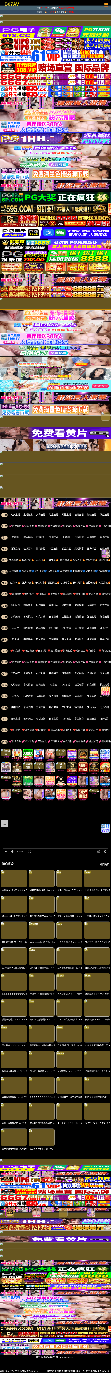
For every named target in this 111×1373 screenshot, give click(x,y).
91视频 (15, 537)
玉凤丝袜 (40, 707)
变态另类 (53, 673)
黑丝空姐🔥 (105, 560)
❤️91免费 (15, 650)
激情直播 (91, 514)
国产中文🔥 (28, 582)
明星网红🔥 (54, 582)
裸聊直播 (28, 639)
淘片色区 (104, 696)
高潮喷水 (28, 605)
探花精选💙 (66, 571)
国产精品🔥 (66, 560)
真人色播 (66, 639)
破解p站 (41, 696)
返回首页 (104, 864)
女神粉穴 (91, 605)
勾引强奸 (40, 718)
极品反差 (66, 548)
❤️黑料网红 (66, 594)
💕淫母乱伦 (54, 526)
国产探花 (15, 673)
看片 (4, 537)
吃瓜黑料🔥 (41, 582)
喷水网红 (28, 718)
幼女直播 (15, 514)
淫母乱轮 (15, 605)
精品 (4, 571)
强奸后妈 (104, 718)
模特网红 (15, 707)
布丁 (4, 719)
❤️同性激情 (105, 594)
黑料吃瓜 (28, 673)
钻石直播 (40, 605)
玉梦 (4, 639)
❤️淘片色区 (105, 650)
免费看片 (91, 639)
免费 (4, 549)
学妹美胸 (28, 707)
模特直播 (79, 514)
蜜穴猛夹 (79, 605)
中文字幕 (40, 616)
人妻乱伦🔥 (105, 582)
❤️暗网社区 (79, 650)
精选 (4, 685)
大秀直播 (40, 514)
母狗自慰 (91, 537)
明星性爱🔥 (92, 560)
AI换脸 (53, 684)
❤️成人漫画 (54, 650)
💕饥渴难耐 (28, 526)
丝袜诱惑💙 (15, 571)
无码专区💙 (41, 571)
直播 (4, 515)
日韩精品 (28, 616)
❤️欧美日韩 (79, 594)
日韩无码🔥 (79, 582)
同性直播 (66, 514)
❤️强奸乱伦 (28, 594)
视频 (4, 651)
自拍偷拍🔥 (92, 582)
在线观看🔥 (66, 582)
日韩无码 (40, 537)
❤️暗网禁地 (15, 594)
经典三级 (40, 684)
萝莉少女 (91, 707)
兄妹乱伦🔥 (79, 560)
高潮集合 (53, 537)
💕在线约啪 (105, 526)
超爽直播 (91, 628)
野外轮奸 (104, 707)
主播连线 (66, 616)
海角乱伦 (66, 696)
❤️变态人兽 (92, 594)
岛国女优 (91, 673)
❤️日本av (41, 594)
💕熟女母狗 (66, 526)
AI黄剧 (66, 537)
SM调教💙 (104, 571)
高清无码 (15, 616)
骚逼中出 (104, 628)
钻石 (4, 605)
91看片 (15, 628)
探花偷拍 (40, 548)
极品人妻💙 (54, 571)
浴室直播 (53, 514)
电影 (4, 673)
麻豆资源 (28, 696)
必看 (4, 594)
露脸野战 (91, 718)
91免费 (15, 696)
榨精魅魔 (66, 605)
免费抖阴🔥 (15, 560)
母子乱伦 (79, 628)
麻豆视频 (28, 537)
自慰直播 (104, 548)
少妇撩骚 (66, 628)
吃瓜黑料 (28, 548)
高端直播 (53, 639)
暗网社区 (79, 696)
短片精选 (15, 684)
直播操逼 (104, 639)
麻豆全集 (53, 548)
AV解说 (66, 684)
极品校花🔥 (28, 560)
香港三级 (104, 537)
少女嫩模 (91, 684)
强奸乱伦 (15, 548)
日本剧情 (79, 537)
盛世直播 (66, 707)
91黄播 (15, 639)
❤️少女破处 (54, 594)
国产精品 (91, 548)
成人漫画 (53, 696)
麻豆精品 (40, 639)
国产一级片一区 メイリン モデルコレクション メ (62, 1371)
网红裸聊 (53, 628)
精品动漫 (104, 684)
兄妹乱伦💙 (28, 571)
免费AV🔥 (15, 582)
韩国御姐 (79, 707)
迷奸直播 (53, 707)
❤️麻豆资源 (28, 650)
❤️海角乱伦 (66, 650)
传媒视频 (66, 673)
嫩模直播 (104, 616)
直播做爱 (28, 514)
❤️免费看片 (92, 650)
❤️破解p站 (40, 650)
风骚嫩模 (40, 628)
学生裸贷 (79, 718)
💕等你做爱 (41, 526)
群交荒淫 (104, 605)
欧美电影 (79, 684)
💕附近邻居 (15, 526)
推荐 (4, 560)
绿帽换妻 (79, 548)
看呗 (4, 628)
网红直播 (104, 514)
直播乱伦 (53, 718)
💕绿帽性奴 (79, 526)
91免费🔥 (54, 560)
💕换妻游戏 (92, 526)
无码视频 (79, 673)
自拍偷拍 (28, 684)
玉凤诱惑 (104, 673)
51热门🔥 (41, 560)
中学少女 (53, 605)
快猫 (4, 707)
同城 (4, 526)
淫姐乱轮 (91, 616)
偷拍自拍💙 (92, 571)
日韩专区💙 (79, 571)
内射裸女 (66, 718)
